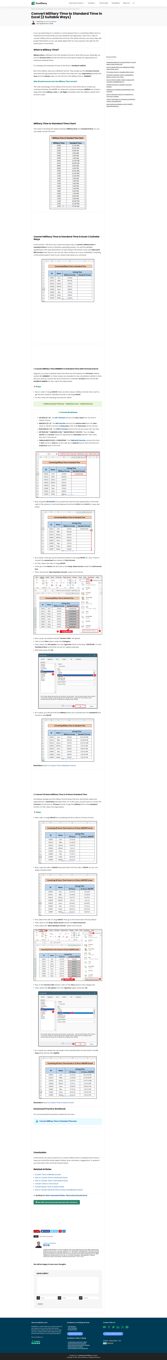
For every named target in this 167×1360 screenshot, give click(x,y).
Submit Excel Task (75, 1334)
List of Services (72, 1328)
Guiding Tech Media (85, 1355)
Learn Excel (82, 1195)
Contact (105, 1340)
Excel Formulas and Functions (77, 1343)
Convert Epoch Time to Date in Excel (49, 1187)
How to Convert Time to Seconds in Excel (51, 1180)
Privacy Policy (113, 1340)
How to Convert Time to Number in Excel (59, 765)
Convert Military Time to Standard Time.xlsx (58, 1121)
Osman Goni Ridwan (49, 21)
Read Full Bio (80, 1256)
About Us (126, 3)
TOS (119, 1340)
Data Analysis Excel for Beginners (78, 1348)
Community (103, 3)
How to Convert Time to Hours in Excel (58, 1102)
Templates (116, 3)
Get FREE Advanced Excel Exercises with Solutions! (57, 1202)
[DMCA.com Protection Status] (108, 1343)
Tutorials (91, 3)
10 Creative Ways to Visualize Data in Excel (120, 72)
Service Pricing (72, 1329)
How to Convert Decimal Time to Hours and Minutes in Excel (59, 1190)
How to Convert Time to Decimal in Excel (51, 1177)
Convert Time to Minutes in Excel (48, 1174)
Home (32, 9)
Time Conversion (52, 1195)
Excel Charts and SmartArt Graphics (79, 1345)
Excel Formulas (40, 9)
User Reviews (72, 1326)
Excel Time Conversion (46, 1236)
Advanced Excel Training (75, 1347)
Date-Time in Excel (69, 1195)
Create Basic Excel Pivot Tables (77, 1342)
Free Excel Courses (76, 3)
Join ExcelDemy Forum (114, 1334)
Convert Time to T (46, 1184)
